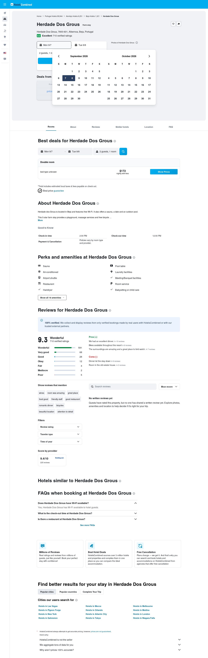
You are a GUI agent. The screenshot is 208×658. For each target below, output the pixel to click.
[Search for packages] (4, 31)
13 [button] (58, 84)
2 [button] (79, 71)
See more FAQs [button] (87, 525)
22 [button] (72, 91)
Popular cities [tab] (47, 591)
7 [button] (65, 78)
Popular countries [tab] (68, 591)
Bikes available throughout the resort (110, 345)
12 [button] (99, 78)
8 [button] (72, 78)
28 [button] (65, 98)
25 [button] (92, 91)
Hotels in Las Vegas (48, 606)
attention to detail (65, 411)
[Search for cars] (4, 25)
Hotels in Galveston (48, 618)
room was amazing (56, 392)
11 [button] (92, 78)
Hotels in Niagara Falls (144, 618)
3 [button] (85, 71)
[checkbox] (52, 460)
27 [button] (58, 98)
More (40, 220)
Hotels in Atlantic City (96, 614)
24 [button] (85, 91)
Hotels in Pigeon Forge (49, 610)
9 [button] (79, 78)
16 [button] (79, 84)
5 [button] (99, 71)
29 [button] (72, 98)
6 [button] (58, 78)
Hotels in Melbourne (143, 606)
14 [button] (65, 84)
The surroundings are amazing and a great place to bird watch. (122, 349)
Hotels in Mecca (93, 606)
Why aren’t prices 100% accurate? (57, 649)
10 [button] (85, 78)
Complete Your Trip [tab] (92, 591)
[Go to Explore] (4, 37)
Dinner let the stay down (104, 361)
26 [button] (99, 91)
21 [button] (65, 91)
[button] (5, 4)
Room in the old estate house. (107, 365)
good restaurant (73, 399)
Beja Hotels (90, 16)
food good (43, 399)
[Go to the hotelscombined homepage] (21, 4)
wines (41, 392)
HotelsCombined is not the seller (56, 639)
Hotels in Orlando (94, 610)
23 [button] (79, 91)
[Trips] (4, 45)
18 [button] (92, 84)
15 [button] (72, 84)
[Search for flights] (4, 13)
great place (73, 392)
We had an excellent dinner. (107, 341)
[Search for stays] (4, 19)
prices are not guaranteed (101, 631)
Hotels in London (141, 614)
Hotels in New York (47, 614)
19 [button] (99, 84)
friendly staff (57, 399)
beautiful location (46, 411)
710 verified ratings (62, 35)
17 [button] (85, 84)
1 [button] (72, 71)
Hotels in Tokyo (93, 618)
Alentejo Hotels (72, 16)
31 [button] (149, 98)
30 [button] (79, 98)
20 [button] (58, 91)
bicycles (60, 405)
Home (39, 16)
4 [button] (92, 71)
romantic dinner (46, 405)
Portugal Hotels (51, 16)
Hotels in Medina (141, 610)
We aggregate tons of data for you (56, 644)
